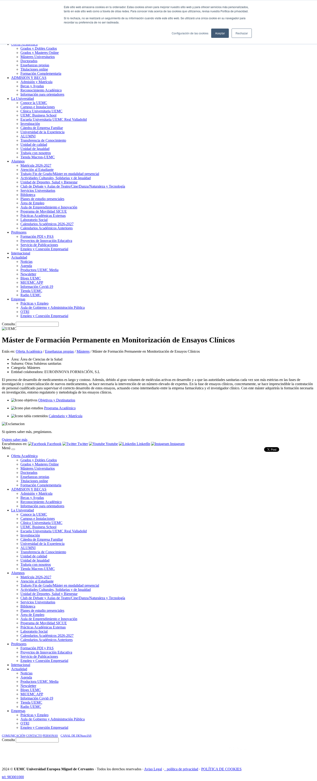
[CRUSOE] (285, 753)
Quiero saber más (14, 440)
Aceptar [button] (220, 33)
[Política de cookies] (165, 769)
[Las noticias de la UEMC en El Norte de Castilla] (174, 753)
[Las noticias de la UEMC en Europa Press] (266, 753)
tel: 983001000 (13, 777)
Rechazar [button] (242, 33)
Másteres (83, 351)
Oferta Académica (29, 351)
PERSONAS (50, 735)
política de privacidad (182, 769)
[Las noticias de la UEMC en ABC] (220, 753)
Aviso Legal (153, 769)
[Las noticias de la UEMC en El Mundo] (240, 753)
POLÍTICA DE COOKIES (221, 769)
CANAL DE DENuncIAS (76, 735)
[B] (13, 449)
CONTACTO (34, 735)
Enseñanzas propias (59, 351)
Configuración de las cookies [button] (190, 33)
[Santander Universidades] (303, 753)
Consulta (8, 324)
